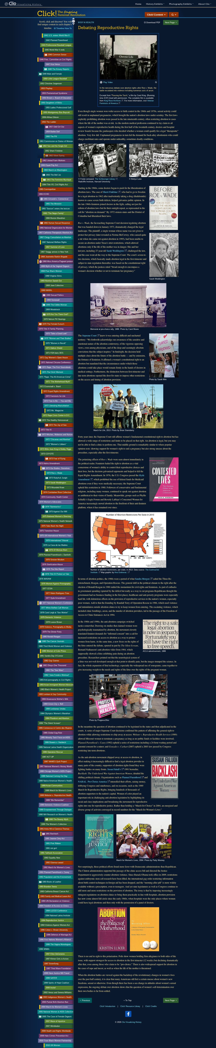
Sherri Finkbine (110, 191)
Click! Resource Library (130, 1006)
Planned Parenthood (131, 777)
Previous (86, 1000)
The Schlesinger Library (105, 179)
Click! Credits (151, 1006)
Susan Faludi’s (114, 769)
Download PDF (153, 22)
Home (138, 3)
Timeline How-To (64, 28)
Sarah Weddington (115, 250)
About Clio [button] (204, 3)
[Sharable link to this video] (156, 82)
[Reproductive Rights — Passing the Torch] (128, 57)
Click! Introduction (107, 1006)
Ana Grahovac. (120, 572)
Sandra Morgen (142, 578)
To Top (128, 1000)
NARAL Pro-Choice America (92, 781)
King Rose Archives (112, 101)
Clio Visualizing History (132, 1022)
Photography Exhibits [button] (180, 3)
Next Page (170, 22)
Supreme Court (89, 335)
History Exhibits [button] (154, 3)
